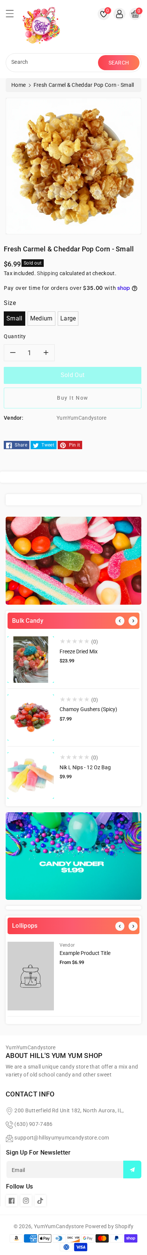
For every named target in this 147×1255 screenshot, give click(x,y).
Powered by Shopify (109, 1226)
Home (18, 85)
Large (68, 318)
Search (119, 63)
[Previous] (119, 620)
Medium (41, 318)
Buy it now (72, 398)
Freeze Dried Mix (79, 651)
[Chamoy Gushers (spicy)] (31, 717)
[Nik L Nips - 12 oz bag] (31, 775)
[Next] (133, 620)
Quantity (15, 336)
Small (14, 318)
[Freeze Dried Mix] (31, 659)
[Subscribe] (132, 1169)
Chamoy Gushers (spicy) (88, 709)
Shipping (47, 273)
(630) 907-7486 (33, 1124)
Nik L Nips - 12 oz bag (85, 767)
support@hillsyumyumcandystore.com (61, 1138)
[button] (13, 15)
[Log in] (119, 14)
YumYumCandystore (59, 1226)
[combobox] (53, 63)
